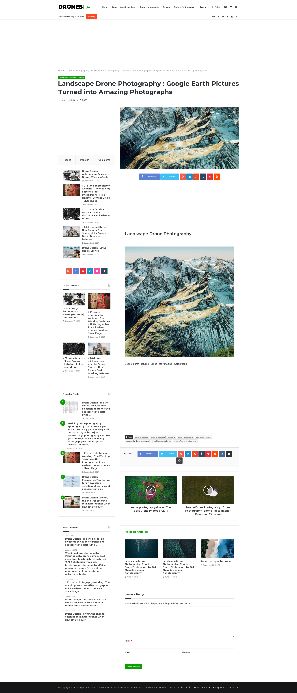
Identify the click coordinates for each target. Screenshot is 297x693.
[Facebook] (218, 16)
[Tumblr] (236, 16)
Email (128, 652)
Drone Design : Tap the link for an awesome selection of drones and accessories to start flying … (96, 408)
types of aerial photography (185, 441)
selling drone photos (162, 441)
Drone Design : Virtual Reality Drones (94, 249)
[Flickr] (232, 16)
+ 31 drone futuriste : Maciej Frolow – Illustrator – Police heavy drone (96, 214)
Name (128, 640)
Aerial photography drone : (216, 561)
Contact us (233, 687)
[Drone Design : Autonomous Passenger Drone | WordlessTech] (71, 175)
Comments (104, 159)
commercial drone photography (138, 441)
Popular (84, 159)
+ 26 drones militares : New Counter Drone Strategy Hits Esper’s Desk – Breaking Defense (94, 233)
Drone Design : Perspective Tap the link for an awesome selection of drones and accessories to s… (96, 483)
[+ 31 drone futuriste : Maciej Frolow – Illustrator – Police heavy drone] (71, 214)
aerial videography (185, 437)
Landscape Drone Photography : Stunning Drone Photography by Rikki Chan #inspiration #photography (141, 567)
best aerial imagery (203, 437)
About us (206, 687)
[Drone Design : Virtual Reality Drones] (71, 252)
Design (166, 7)
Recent (67, 159)
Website (186, 652)
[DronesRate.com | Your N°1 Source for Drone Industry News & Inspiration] (77, 7)
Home (105, 7)
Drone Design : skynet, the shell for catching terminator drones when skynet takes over (96, 502)
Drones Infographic (149, 7)
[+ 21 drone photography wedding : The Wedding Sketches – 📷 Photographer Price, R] (71, 190)
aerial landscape (141, 437)
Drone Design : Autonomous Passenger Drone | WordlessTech (96, 174)
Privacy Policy (219, 687)
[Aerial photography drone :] (217, 548)
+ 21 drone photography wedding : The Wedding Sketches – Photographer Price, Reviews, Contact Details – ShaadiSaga (96, 461)
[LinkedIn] (227, 16)
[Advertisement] (148, 44)
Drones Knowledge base (124, 7)
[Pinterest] (222, 16)
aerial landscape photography (163, 437)
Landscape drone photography (104, 70)
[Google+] (213, 16)
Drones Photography (184, 7)
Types (203, 7)
